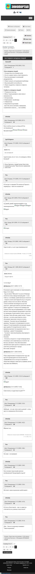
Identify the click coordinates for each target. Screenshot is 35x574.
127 (6, 269)
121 (14, 122)
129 (14, 405)
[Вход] (17, 12)
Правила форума (10, 30)
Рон (6, 175)
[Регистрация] (14, 12)
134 (14, 503)
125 (6, 224)
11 (7, 43)
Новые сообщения (15, 26)
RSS (29, 30)
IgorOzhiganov (11, 47)
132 (14, 467)
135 (14, 522)
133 (14, 486)
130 (14, 424)
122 (6, 145)
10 (4, 43)
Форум (6, 51)
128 (6, 378)
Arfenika (7, 116)
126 (6, 243)
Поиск (22, 30)
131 (14, 450)
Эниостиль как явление (15, 51)
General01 (5, 47)
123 (6, 180)
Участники (27, 26)
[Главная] (18, 8)
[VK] (20, 12)
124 (6, 199)
